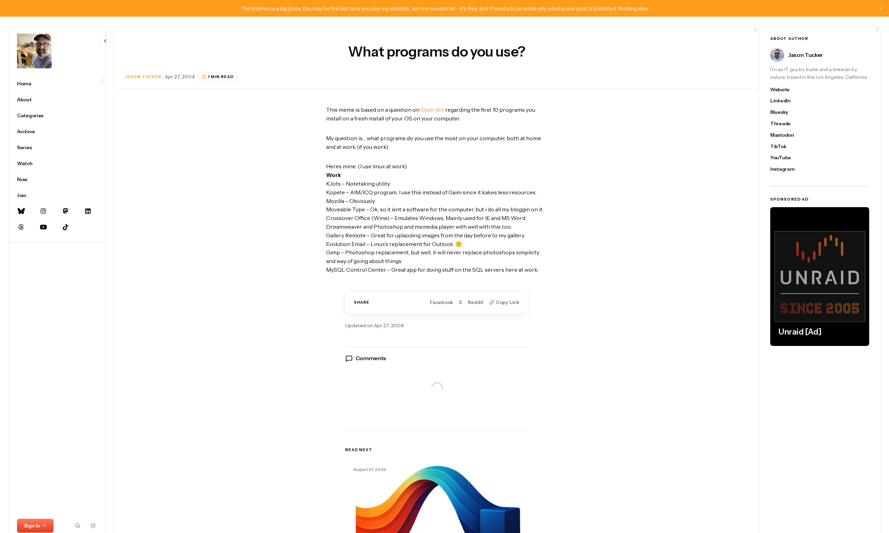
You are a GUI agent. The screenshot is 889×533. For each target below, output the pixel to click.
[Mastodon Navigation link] (65, 211)
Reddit (475, 302)
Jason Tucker (143, 76)
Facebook (441, 302)
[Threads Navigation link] (21, 227)
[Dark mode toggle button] (93, 525)
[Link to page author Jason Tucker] (777, 55)
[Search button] (77, 525)
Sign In (32, 526)
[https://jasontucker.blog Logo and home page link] (34, 51)
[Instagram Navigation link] (43, 211)
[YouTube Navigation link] (43, 227)
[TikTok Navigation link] (65, 227)
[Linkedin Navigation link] (88, 211)
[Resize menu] (105, 41)
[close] (880, 8)
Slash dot (432, 109)
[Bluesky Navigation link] (21, 211)
